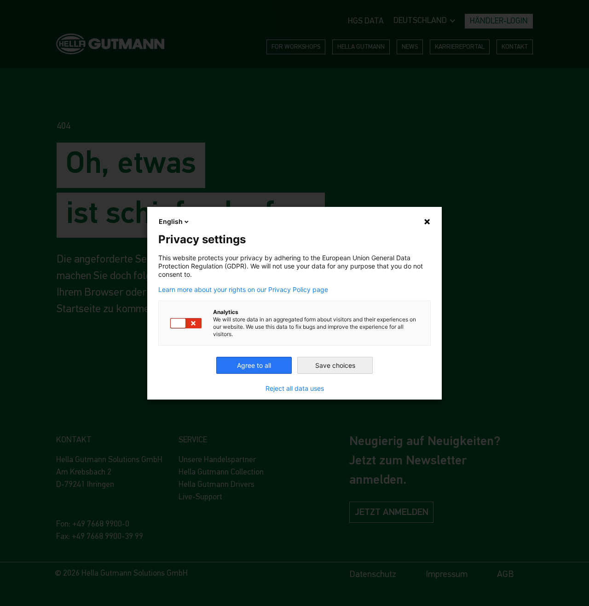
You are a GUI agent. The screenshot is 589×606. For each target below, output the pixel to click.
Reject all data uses (295, 388)
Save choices (335, 365)
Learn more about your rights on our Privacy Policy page (243, 289)
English (171, 221)
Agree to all (254, 365)
